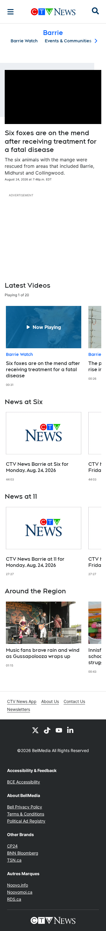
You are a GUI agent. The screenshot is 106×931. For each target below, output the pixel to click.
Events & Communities (68, 40)
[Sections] (10, 12)
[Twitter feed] (35, 730)
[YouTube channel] (58, 730)
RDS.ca (14, 899)
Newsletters (18, 709)
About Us (50, 701)
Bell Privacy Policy (24, 806)
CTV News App (22, 701)
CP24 (12, 845)
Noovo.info (17, 885)
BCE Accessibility (23, 781)
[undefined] (43, 346)
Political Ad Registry (26, 820)
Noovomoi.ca (19, 892)
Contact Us (74, 701)
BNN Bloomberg (22, 852)
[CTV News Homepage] (53, 11)
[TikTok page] (47, 730)
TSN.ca (14, 860)
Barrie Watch (24, 40)
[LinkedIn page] (70, 730)
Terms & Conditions (25, 813)
